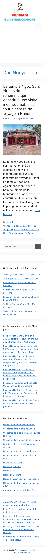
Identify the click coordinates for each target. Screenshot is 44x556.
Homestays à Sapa (12, 466)
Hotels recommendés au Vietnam (19, 424)
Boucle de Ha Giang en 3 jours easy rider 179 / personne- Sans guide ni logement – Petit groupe (20, 393)
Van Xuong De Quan (23, 233)
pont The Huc (29, 226)
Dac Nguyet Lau (14, 226)
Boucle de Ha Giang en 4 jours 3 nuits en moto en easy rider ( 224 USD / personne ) (21, 403)
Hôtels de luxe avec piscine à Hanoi (20, 451)
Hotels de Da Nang (12, 475)
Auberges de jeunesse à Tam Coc (19, 490)
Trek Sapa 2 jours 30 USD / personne (21, 278)
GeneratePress (24, 553)
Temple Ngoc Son (11, 229)
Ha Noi (9, 222)
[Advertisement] (22, 47)
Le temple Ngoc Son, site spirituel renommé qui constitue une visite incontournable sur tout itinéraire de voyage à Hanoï (21, 100)
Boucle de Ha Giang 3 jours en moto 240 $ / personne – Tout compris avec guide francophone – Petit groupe (21, 339)
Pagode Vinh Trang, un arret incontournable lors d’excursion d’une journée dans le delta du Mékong (21, 519)
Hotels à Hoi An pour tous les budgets (21, 479)
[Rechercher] (38, 246)
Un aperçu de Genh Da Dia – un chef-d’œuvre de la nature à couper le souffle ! (21, 529)
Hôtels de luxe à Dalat (13, 462)
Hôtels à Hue (9, 470)
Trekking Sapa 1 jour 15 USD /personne (21, 274)
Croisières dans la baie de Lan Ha (19, 429)
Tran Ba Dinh (27, 229)
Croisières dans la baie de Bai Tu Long (21, 440)
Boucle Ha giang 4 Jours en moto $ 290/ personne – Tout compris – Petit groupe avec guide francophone (21, 349)
